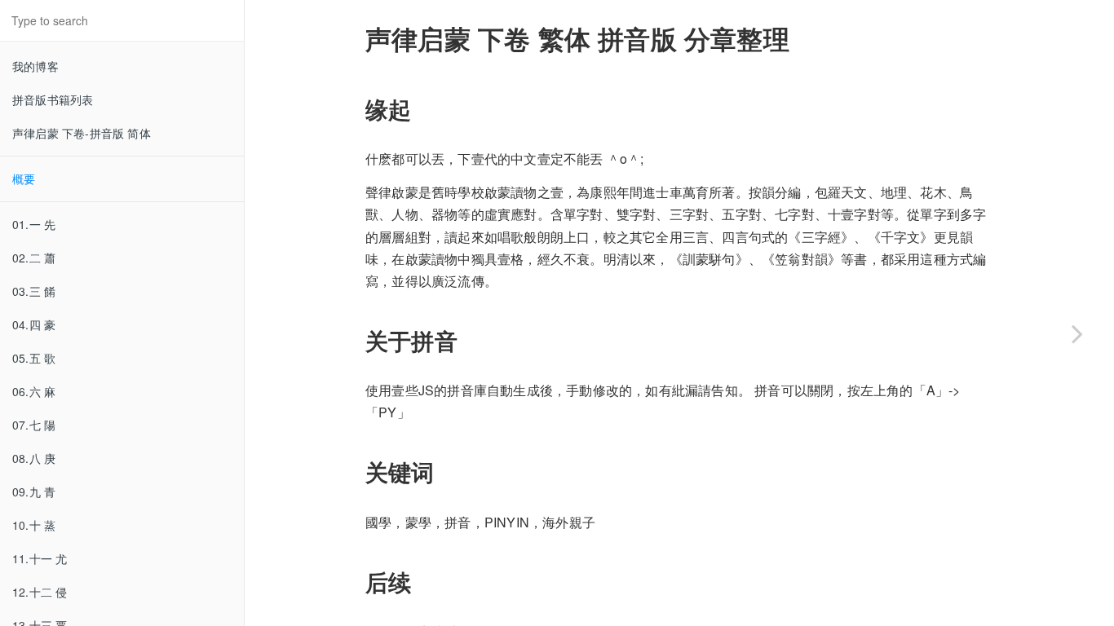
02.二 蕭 (33, 257)
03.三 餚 (33, 291)
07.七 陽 (33, 425)
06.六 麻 (33, 391)
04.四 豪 (33, 324)
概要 (23, 178)
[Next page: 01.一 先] (1077, 333)
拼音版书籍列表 (52, 99)
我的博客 (35, 66)
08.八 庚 (33, 458)
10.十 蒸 (33, 525)
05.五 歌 (33, 358)
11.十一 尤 (39, 558)
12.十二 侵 (39, 592)
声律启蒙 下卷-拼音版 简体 (81, 133)
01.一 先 (33, 224)
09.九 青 (33, 491)
